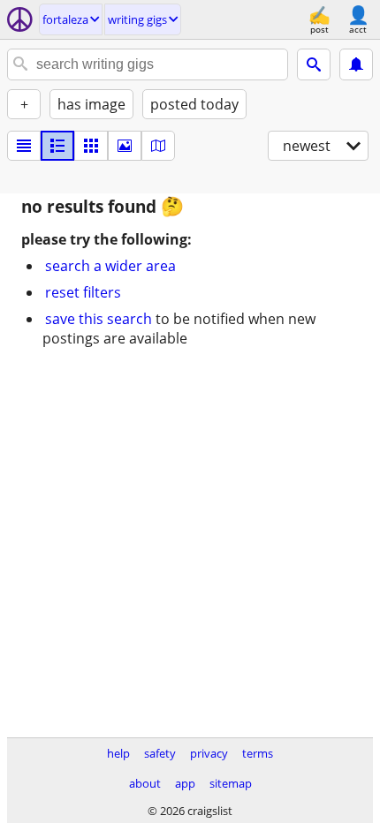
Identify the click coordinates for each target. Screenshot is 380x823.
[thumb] (57, 146)
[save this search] (356, 64)
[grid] (91, 146)
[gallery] (124, 146)
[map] (158, 146)
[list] (24, 146)
